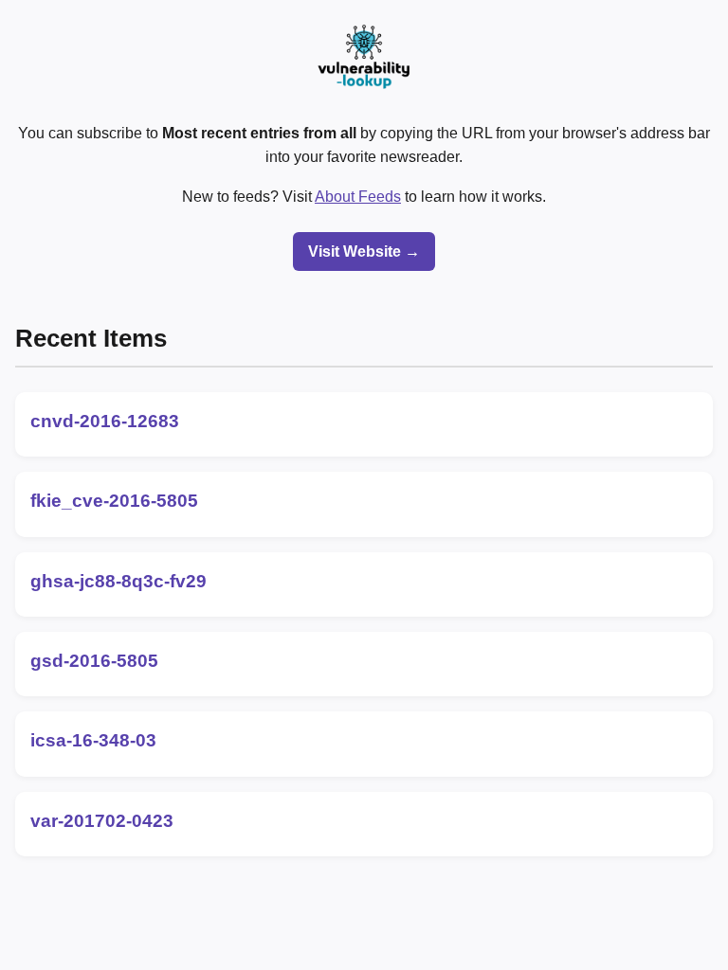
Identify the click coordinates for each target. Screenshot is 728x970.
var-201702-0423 (101, 821)
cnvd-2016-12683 (104, 421)
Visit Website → (364, 251)
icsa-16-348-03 (93, 740)
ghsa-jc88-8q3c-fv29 (118, 581)
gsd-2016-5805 (94, 661)
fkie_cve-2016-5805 (114, 501)
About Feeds (358, 197)
